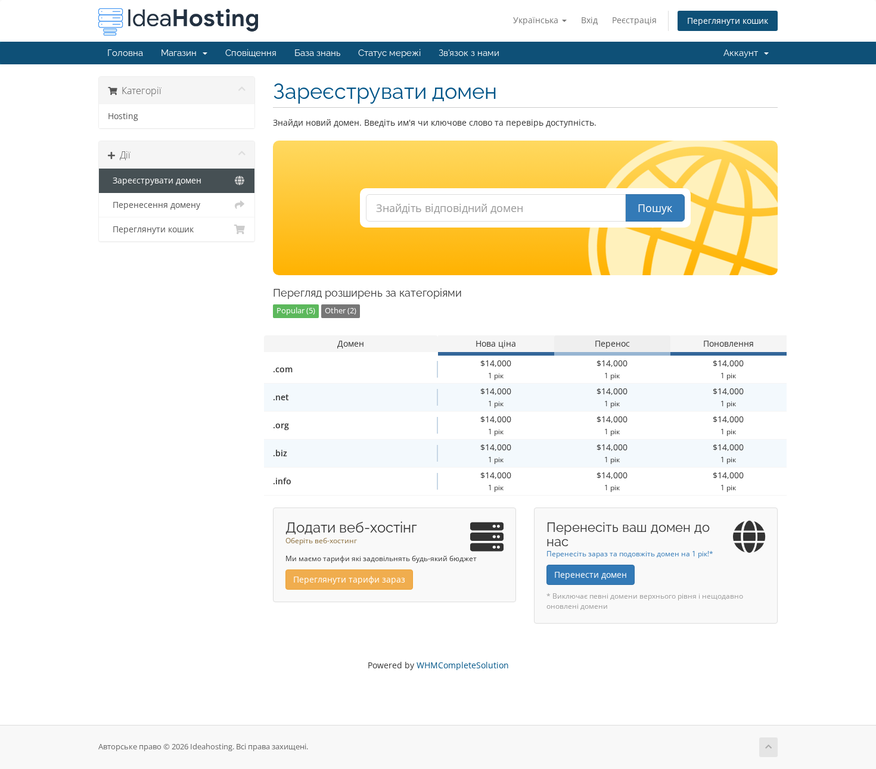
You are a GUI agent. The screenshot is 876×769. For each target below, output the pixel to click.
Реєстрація (634, 20)
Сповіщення (251, 53)
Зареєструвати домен (154, 180)
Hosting (123, 116)
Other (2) (340, 311)
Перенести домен (590, 574)
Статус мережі (389, 53)
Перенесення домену (154, 205)
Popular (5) (296, 311)
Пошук (655, 208)
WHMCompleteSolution (463, 665)
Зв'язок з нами (469, 53)
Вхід (589, 20)
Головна (125, 53)
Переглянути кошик (727, 20)
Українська (537, 20)
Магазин (181, 53)
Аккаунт (743, 53)
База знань (317, 53)
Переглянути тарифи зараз (349, 579)
